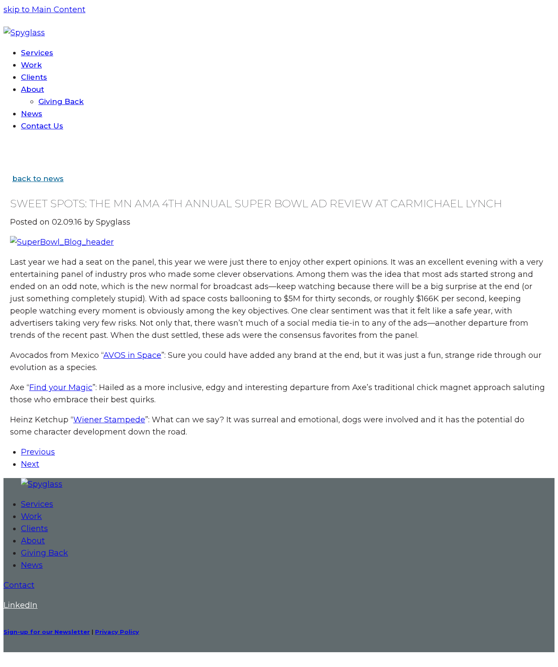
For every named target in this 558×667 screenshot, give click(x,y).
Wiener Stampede (109, 419)
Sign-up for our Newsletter (46, 631)
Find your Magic (60, 387)
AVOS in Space (132, 355)
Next (30, 464)
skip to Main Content (44, 9)
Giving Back (44, 553)
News (32, 565)
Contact (18, 585)
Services (37, 504)
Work (31, 516)
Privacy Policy (117, 631)
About (33, 541)
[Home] (41, 484)
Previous (38, 452)
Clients (34, 528)
